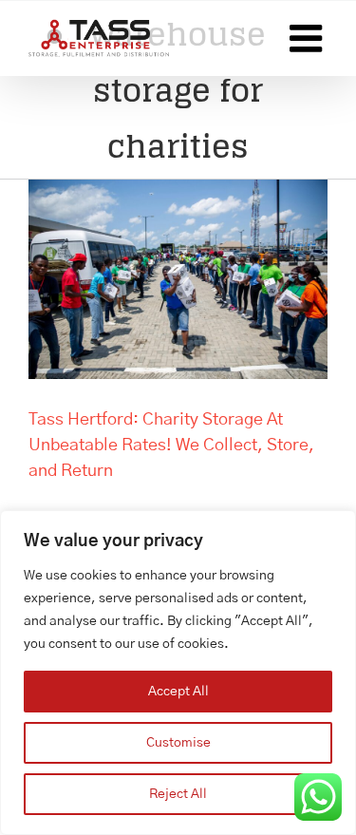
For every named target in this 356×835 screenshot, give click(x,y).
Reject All (178, 794)
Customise (178, 743)
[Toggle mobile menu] (309, 38)
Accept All (178, 691)
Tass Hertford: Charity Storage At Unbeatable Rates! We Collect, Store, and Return (171, 445)
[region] (178, 672)
